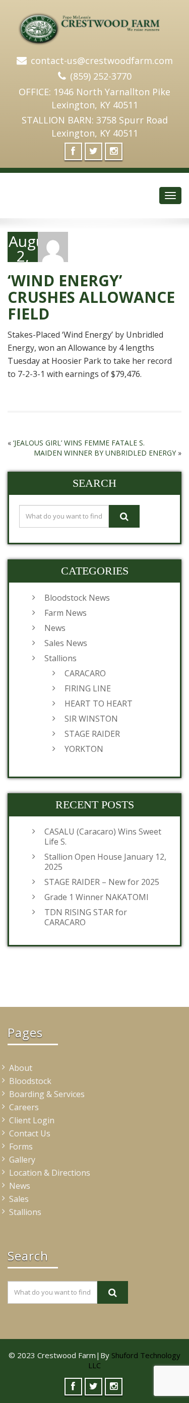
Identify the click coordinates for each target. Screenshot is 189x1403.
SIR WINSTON (91, 719)
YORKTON (84, 749)
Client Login (31, 1120)
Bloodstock (30, 1081)
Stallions (60, 658)
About (20, 1067)
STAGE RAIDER (92, 734)
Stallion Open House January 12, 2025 (105, 862)
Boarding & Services (47, 1094)
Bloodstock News (77, 598)
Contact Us (29, 1133)
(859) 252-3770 (101, 76)
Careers (24, 1107)
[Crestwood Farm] (94, 25)
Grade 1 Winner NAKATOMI (96, 897)
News (55, 628)
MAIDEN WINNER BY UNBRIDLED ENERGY (105, 453)
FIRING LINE (88, 688)
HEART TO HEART (99, 703)
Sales (19, 1198)
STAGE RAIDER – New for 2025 (101, 882)
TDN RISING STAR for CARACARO (85, 917)
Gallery (22, 1159)
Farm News (65, 613)
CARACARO (85, 673)
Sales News (65, 643)
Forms (21, 1146)
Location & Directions (49, 1172)
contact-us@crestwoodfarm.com (102, 60)
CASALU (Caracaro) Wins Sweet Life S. (102, 836)
